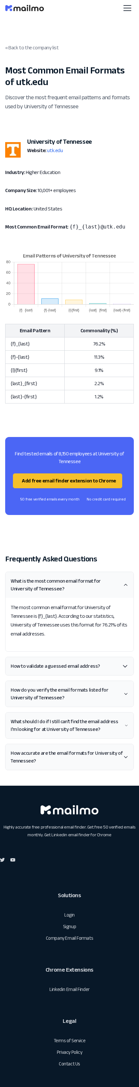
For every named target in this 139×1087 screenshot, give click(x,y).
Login (69, 914)
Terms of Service (70, 1040)
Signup (69, 926)
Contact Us (69, 1063)
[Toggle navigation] (127, 8)
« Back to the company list (32, 47)
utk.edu (55, 150)
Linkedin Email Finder (69, 989)
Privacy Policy (69, 1052)
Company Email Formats (69, 938)
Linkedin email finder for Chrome (81, 834)
